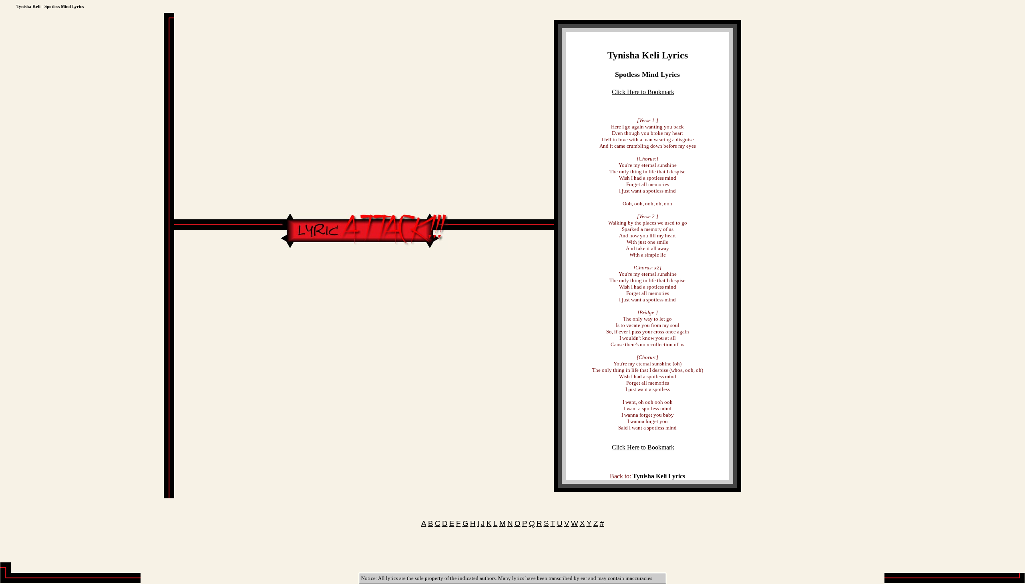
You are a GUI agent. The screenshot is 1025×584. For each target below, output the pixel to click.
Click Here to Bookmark (643, 91)
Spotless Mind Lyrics (647, 74)
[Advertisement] (364, 274)
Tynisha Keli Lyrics (647, 55)
